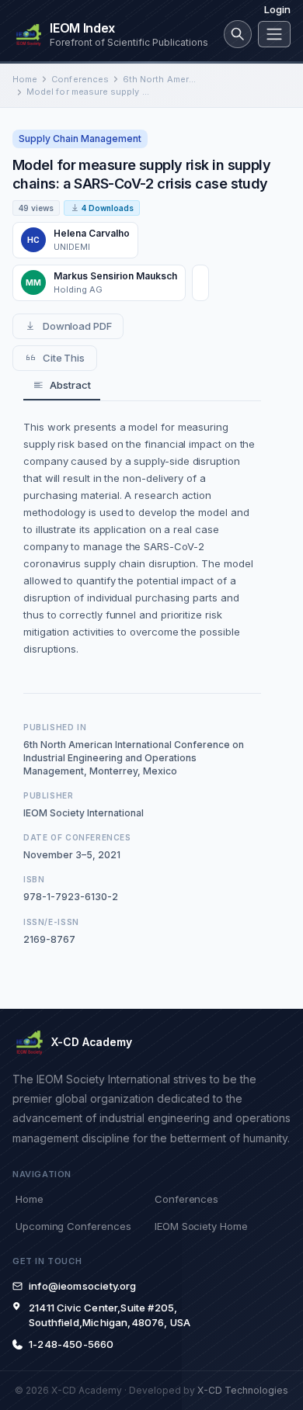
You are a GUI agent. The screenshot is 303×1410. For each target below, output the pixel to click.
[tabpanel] (142, 537)
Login (277, 9)
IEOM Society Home (201, 1226)
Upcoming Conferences (73, 1226)
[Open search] (238, 34)
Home (24, 79)
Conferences (80, 79)
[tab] (61, 386)
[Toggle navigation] (274, 34)
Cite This (64, 358)
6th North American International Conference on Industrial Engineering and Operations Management (160, 79)
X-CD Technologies (242, 1390)
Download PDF (77, 326)
